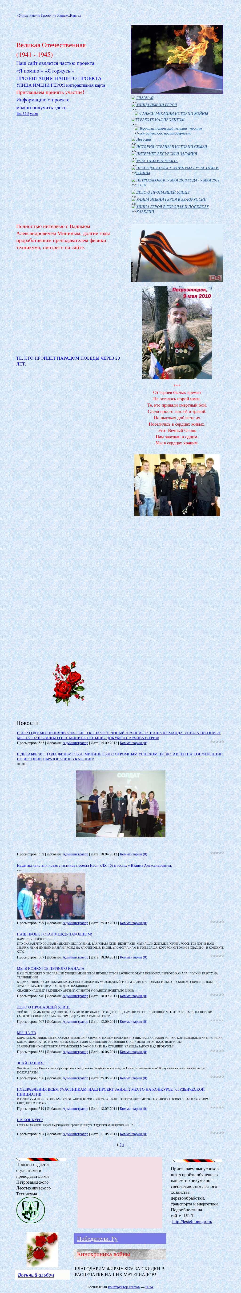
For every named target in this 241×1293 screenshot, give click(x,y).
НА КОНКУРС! (30, 1119)
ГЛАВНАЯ (144, 97)
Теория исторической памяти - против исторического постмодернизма (170, 130)
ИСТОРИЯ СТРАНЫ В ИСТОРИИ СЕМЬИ (171, 146)
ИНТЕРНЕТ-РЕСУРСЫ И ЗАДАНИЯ (166, 153)
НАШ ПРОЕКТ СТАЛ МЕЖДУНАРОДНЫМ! (54, 933)
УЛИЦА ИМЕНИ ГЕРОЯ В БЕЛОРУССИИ (171, 199)
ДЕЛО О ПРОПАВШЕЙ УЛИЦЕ (163, 192)
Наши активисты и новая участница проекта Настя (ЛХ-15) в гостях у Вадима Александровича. (94, 865)
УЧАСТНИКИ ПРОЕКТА (157, 160)
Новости (143, 139)
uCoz (149, 1286)
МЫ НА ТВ (26, 1032)
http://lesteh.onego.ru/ (192, 1221)
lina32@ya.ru (27, 113)
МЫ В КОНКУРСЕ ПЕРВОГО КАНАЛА (50, 968)
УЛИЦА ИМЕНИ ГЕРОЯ (156, 104)
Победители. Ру (97, 1238)
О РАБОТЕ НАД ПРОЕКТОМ (160, 119)
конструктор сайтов (124, 1286)
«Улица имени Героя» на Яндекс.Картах (49, 15)
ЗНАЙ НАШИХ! (30, 1062)
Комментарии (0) (133, 742)
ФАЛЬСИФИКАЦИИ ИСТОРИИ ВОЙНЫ (173, 113)
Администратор (75, 742)
